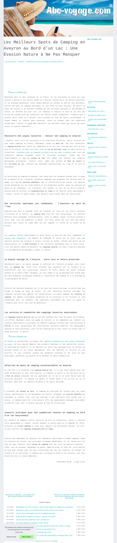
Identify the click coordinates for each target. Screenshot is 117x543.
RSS (43, 541)
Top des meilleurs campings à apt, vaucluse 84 (32, 519)
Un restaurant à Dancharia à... (97, 138)
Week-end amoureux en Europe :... (98, 157)
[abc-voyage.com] (58, 18)
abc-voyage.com (10, 61)
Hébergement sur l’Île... (97, 111)
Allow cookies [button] (26, 537)
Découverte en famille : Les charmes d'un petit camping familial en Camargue (20, 495)
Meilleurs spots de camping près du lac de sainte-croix (35, 529)
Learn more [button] (19, 532)
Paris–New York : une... (96, 129)
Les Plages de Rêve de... (97, 162)
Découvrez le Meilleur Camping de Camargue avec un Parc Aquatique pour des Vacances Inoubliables (69, 496)
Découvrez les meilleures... (98, 176)
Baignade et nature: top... (97, 115)
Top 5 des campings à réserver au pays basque (32, 522)
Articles (21, 61)
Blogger (55, 541)
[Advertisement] (45, 76)
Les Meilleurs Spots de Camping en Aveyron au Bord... (45, 61)
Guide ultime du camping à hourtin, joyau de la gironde (35, 516)
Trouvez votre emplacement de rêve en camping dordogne (35, 513)
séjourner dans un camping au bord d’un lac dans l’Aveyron (44, 152)
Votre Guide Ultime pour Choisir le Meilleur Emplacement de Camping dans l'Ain (44, 535)
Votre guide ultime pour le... (96, 180)
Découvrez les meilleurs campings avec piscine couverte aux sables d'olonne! (43, 525)
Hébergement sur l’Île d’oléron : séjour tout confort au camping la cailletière (44, 507)
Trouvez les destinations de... (97, 102)
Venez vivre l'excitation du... (97, 166)
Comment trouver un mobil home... (97, 186)
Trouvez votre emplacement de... (97, 120)
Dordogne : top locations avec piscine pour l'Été (33, 532)
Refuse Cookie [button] (11, 537)
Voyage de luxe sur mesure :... (97, 147)
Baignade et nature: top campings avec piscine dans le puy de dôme (40, 510)
